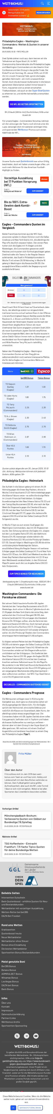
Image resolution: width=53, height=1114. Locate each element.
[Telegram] (26, 1036)
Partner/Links (8, 1018)
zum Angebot (37, 191)
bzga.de (38, 1058)
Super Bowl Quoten (41, 90)
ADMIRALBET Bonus (11, 973)
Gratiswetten (8, 929)
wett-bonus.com (17, 3)
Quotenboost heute (11, 933)
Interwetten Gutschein (13, 897)
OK (13, 1108)
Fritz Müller (25, 753)
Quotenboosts (27, 161)
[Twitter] (17, 1036)
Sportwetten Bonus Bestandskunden (20, 952)
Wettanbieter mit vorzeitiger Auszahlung (22, 908)
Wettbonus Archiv (10, 1021)
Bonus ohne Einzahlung (13, 944)
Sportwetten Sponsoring (14, 1025)
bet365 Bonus (27, 378)
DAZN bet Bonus (9, 985)
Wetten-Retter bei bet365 (14, 912)
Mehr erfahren (43, 13)
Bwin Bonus (7, 989)
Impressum (7, 1010)
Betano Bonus (8, 970)
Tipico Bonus (44, 378)
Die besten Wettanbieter (14, 948)
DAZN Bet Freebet (10, 915)
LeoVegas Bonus (10, 981)
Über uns (6, 1002)
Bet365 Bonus (8, 966)
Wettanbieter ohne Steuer (15, 941)
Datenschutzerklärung (13, 1014)
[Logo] (26, 1046)
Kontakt (5, 1006)
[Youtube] (36, 1036)
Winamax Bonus (9, 977)
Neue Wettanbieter (11, 937)
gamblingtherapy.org (12, 1061)
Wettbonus (23, 129)
